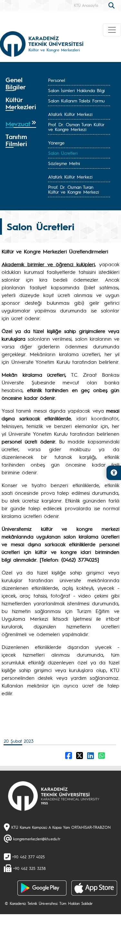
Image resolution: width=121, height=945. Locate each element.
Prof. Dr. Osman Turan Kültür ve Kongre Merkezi (76, 126)
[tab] (20, 83)
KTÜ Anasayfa (86, 5)
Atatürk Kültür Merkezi (70, 114)
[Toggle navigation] (112, 29)
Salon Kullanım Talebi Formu (76, 100)
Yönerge (56, 142)
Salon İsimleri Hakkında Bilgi (76, 90)
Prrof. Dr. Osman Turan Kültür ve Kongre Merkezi (73, 189)
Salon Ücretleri (63, 153)
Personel (56, 80)
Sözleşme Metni (64, 163)
